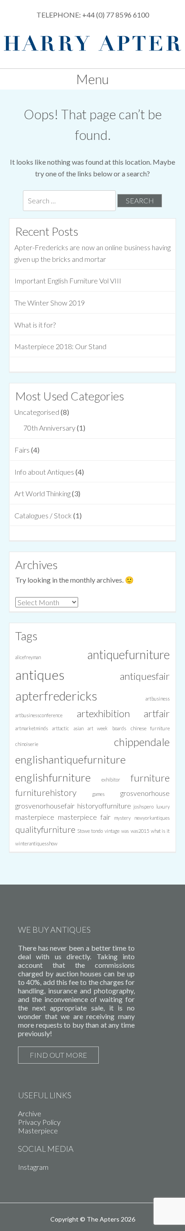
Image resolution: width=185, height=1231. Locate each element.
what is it (160, 831)
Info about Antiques (44, 471)
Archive (29, 1113)
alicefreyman (28, 657)
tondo (97, 831)
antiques (40, 675)
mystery (122, 818)
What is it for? (35, 324)
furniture (150, 778)
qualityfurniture (45, 829)
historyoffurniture (104, 805)
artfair (157, 713)
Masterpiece (38, 1130)
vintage (112, 831)
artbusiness (157, 698)
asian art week (91, 728)
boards (119, 728)
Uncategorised (36, 412)
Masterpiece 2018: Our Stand (60, 346)
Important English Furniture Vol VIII (67, 280)
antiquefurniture (128, 654)
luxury (163, 806)
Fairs (22, 449)
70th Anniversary (49, 427)
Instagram (33, 1167)
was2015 (140, 831)
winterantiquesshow (36, 843)
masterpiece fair (84, 817)
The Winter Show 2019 (49, 302)
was (125, 831)
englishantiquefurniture (70, 759)
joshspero (143, 806)
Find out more (58, 1055)
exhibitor (110, 779)
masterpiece (34, 817)
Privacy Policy (39, 1122)
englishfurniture (53, 777)
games (98, 794)
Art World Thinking (42, 493)
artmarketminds (31, 728)
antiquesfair (145, 676)
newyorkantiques (152, 818)
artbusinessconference (38, 715)
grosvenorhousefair (45, 805)
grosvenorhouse (145, 793)
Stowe (83, 831)
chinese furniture (150, 728)
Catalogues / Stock (43, 515)
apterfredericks (56, 695)
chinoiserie (26, 744)
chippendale (142, 741)
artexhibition (103, 713)
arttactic (60, 728)
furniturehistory (45, 792)
